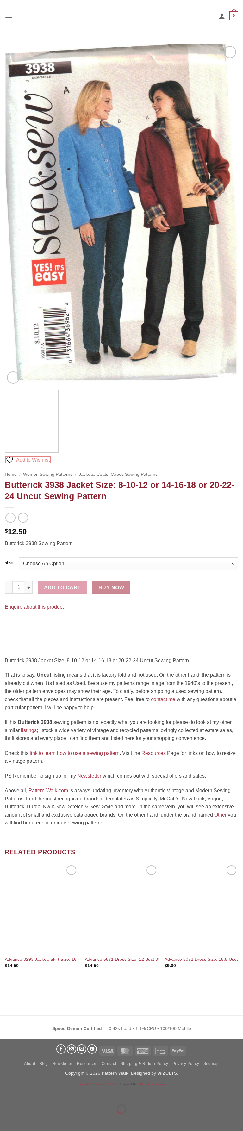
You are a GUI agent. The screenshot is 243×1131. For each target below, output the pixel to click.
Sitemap (211, 1063)
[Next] (225, 215)
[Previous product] (23, 518)
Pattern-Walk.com (48, 790)
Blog (44, 1063)
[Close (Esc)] (62, 1093)
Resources (153, 753)
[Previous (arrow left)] (6, 1120)
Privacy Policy (185, 1063)
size (9, 563)
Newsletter (89, 776)
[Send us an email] (81, 1049)
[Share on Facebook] (10, 623)
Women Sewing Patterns (47, 474)
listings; (29, 730)
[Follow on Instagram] (71, 1049)
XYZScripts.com (152, 1084)
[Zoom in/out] (6, 1093)
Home (11, 474)
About (29, 1063)
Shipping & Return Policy (144, 1063)
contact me (163, 699)
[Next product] (10, 518)
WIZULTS (167, 1073)
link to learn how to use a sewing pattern (75, 753)
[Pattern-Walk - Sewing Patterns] (121, 16)
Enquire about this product (34, 607)
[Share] (43, 1093)
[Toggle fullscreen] (25, 1093)
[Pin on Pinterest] (22, 623)
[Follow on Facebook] (61, 1049)
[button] (8, 15)
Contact (109, 1063)
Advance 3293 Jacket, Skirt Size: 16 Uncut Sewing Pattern (63, 959)
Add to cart (62, 587)
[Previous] (17, 215)
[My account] (222, 16)
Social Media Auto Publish (97, 1084)
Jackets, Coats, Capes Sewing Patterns (118, 474)
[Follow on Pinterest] (92, 1049)
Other (220, 814)
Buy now (111, 587)
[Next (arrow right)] (25, 1120)
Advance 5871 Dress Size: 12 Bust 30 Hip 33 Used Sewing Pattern (151, 959)
